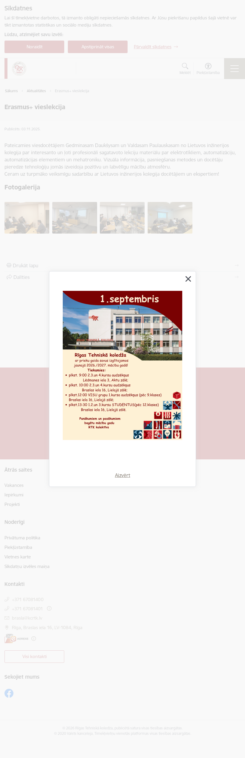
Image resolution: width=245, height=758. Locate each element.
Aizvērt (122, 475)
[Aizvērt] (188, 279)
